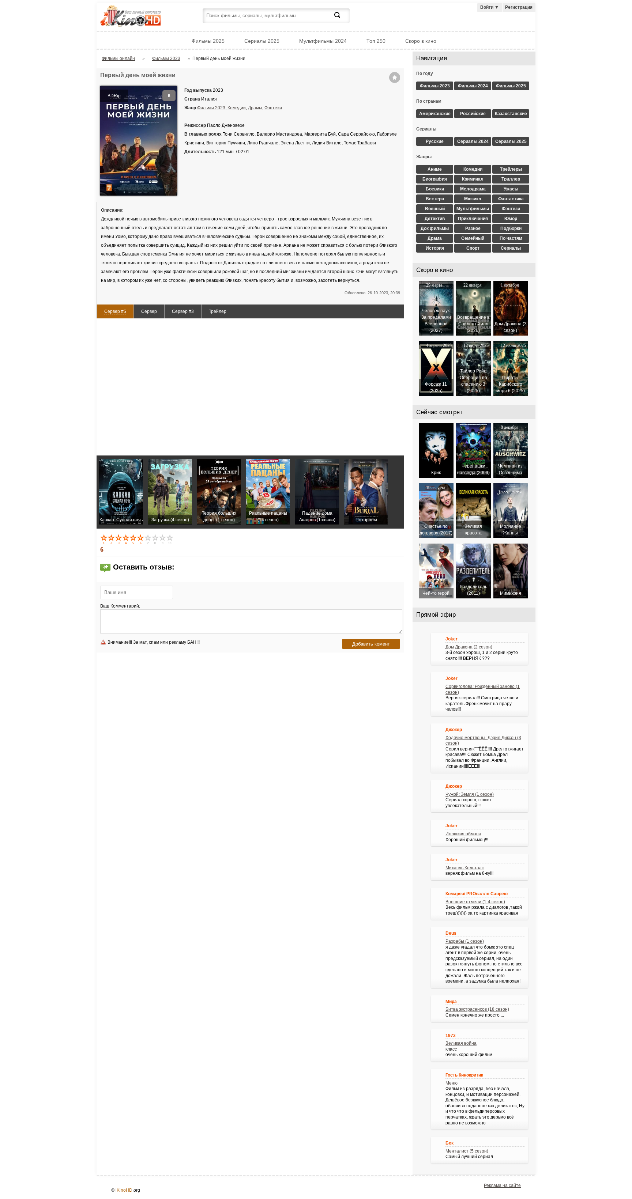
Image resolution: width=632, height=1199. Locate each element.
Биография (434, 179)
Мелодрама (473, 189)
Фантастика (511, 198)
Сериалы (511, 248)
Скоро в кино (420, 41)
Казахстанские (511, 113)
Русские (435, 141)
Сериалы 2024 (473, 141)
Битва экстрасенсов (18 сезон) (477, 1009)
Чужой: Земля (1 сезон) (469, 794)
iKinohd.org (140, 17)
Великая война (461, 1043)
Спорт (472, 248)
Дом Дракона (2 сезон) (468, 647)
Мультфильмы (472, 208)
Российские (473, 113)
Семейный (472, 238)
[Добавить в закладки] (394, 77)
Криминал (473, 179)
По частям (511, 238)
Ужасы (511, 189)
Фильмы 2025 (208, 41)
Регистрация (519, 7)
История (435, 248)
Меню (451, 1083)
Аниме (435, 169)
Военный (435, 208)
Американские (435, 113)
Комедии (236, 107)
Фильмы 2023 (211, 107)
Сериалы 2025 (261, 41)
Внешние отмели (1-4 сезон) (475, 901)
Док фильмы (435, 228)
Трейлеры (511, 169)
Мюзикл (472, 198)
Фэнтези (273, 107)
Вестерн (435, 198)
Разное (473, 228)
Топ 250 (375, 41)
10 (170, 539)
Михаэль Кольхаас (464, 867)
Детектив (435, 218)
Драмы (255, 107)
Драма (435, 238)
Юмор (510, 218)
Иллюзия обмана (463, 833)
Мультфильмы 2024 (323, 41)
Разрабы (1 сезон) (464, 941)
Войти (489, 7)
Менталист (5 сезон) (466, 1151)
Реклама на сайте (502, 1185)
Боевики (435, 189)
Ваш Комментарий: (120, 606)
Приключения (473, 218)
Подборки (511, 228)
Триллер (510, 179)
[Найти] (341, 19)
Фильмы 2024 (473, 85)
